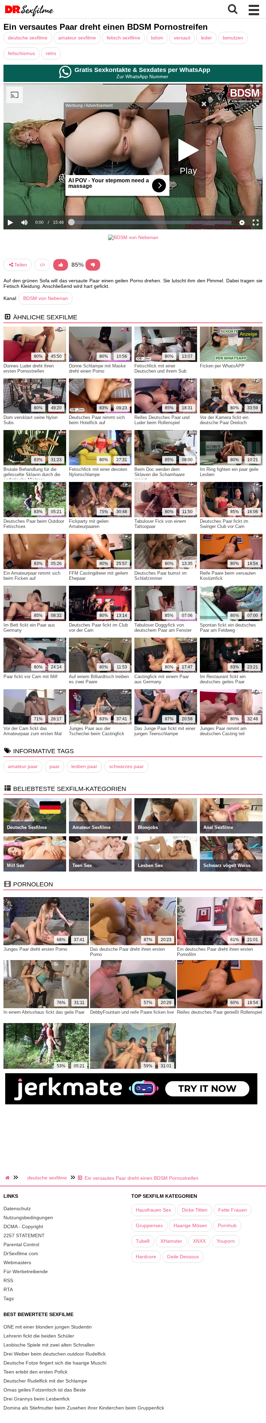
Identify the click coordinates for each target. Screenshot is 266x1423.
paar (55, 766)
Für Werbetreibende (25, 1271)
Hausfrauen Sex (153, 1210)
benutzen (233, 37)
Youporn (225, 1241)
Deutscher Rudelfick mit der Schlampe (45, 1381)
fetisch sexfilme (123, 37)
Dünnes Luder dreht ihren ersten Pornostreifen (28, 368)
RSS (8, 1280)
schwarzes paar (126, 766)
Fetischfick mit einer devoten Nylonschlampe (98, 472)
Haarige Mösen (190, 1225)
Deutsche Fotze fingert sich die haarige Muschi (54, 1363)
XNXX (199, 1241)
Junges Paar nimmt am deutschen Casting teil (223, 731)
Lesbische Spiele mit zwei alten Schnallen (49, 1345)
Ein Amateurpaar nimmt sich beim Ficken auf (31, 576)
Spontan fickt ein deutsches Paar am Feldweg (228, 627)
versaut (182, 37)
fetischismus (21, 53)
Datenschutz (17, 1208)
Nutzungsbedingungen (28, 1217)
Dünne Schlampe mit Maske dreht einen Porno (97, 368)
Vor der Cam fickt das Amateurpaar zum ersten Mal (32, 731)
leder (206, 37)
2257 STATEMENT (24, 1235)
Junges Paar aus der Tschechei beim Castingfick (96, 731)
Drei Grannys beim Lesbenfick (36, 1399)
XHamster (171, 1241)
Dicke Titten (194, 1210)
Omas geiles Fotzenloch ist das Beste (44, 1390)
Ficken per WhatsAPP (222, 365)
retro (51, 53)
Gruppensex (149, 1225)
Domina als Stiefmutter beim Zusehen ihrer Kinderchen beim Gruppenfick (83, 1408)
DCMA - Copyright (23, 1226)
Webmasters (17, 1262)
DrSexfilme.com (20, 1253)
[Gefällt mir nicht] (92, 265)
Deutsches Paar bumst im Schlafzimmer (160, 576)
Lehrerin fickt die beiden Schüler (38, 1336)
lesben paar (84, 766)
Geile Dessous (183, 1256)
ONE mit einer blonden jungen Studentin (47, 1327)
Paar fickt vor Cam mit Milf (30, 676)
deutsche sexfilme (27, 37)
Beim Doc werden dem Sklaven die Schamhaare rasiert (159, 474)
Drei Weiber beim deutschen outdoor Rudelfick (54, 1354)
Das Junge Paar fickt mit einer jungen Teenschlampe (164, 731)
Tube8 (143, 1241)
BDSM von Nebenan (45, 298)
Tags (8, 1298)
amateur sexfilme (77, 37)
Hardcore (146, 1256)
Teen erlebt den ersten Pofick (35, 1372)
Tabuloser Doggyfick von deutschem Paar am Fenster (163, 627)
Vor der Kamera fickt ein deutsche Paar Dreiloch (224, 420)
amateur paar (23, 766)
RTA (8, 1289)
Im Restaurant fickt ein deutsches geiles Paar (223, 679)
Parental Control (21, 1244)
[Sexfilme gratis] (29, 15)
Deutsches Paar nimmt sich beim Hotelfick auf (97, 420)
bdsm (157, 37)
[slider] (36, 201)
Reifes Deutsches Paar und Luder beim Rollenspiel (161, 420)
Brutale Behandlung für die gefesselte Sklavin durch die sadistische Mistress (31, 474)
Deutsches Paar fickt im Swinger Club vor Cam (224, 524)
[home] (8, 1178)
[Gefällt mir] (60, 265)
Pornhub (227, 1225)
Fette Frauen (232, 1210)
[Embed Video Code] (42, 265)
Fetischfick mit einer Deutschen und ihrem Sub (160, 368)
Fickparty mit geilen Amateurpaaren (88, 524)
